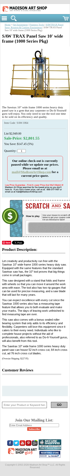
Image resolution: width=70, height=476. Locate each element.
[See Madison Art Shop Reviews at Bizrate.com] (49, 454)
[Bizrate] (55, 456)
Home (8, 24)
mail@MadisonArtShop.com (31, 172)
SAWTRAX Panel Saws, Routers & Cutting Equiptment (34, 26)
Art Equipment (20, 24)
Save (8, 242)
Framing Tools (36, 24)
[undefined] (35, 101)
